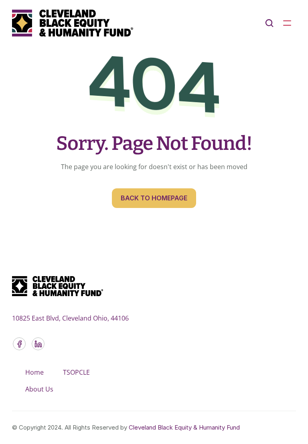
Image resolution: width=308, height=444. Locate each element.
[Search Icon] (269, 23)
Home (34, 372)
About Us (39, 389)
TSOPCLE (76, 372)
